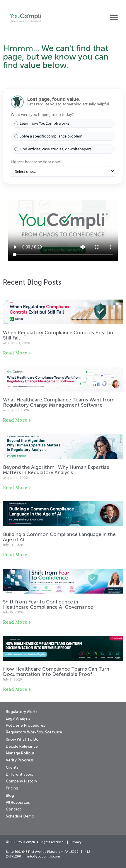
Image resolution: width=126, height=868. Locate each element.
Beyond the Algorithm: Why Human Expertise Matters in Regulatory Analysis (56, 470)
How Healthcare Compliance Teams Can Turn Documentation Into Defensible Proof (56, 672)
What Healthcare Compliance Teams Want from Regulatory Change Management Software (59, 403)
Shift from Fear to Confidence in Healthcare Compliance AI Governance (48, 605)
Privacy (76, 842)
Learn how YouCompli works (44, 123)
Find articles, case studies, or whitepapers (55, 149)
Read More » (17, 353)
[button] (113, 17)
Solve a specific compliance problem (51, 136)
